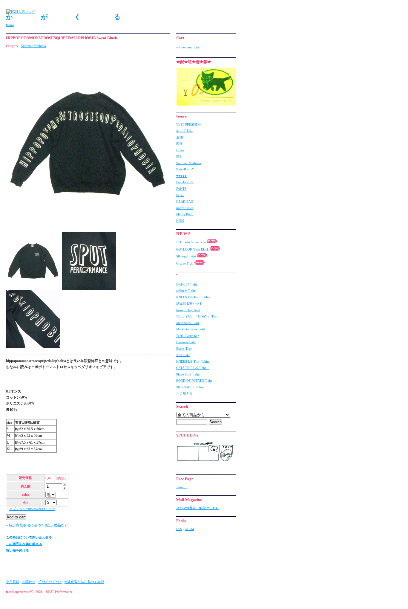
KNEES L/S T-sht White (192, 361)
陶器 (179, 143)
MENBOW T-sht (187, 323)
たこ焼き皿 (184, 393)
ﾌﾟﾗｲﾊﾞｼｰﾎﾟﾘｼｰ (50, 582)
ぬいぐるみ (184, 130)
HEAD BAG (184, 201)
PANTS (181, 188)
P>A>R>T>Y (185, 169)
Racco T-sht (184, 348)
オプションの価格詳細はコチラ (32, 509)
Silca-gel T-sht (186, 256)
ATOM (189, 529)
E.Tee (180, 150)
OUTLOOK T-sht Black (192, 249)
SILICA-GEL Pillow (190, 387)
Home (10, 25)
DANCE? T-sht (186, 284)
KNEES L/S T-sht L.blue (193, 297)
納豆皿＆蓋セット (189, 303)
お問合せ (28, 582)
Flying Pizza (184, 214)
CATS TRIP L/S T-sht (192, 368)
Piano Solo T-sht (187, 374)
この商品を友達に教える (24, 544)
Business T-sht (186, 342)
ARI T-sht (183, 355)
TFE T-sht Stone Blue (191, 242)
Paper (180, 195)
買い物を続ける (17, 550)
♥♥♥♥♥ (181, 176)
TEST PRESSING (188, 124)
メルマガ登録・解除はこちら (197, 508)
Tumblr (181, 487)
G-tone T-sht (185, 263)
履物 (179, 137)
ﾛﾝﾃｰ (179, 156)
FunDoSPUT (185, 182)
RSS (179, 529)
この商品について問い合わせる (29, 537)
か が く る (63, 17)
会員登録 (12, 582)
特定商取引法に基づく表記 (84, 582)
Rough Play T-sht (188, 310)
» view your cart (187, 47)
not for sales (184, 208)
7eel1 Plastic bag (187, 336)
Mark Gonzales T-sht (190, 329)
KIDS (180, 220)
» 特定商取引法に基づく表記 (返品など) (37, 525)
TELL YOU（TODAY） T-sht (197, 316)
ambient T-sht (185, 290)
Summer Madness (33, 46)
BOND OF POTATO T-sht (194, 380)
